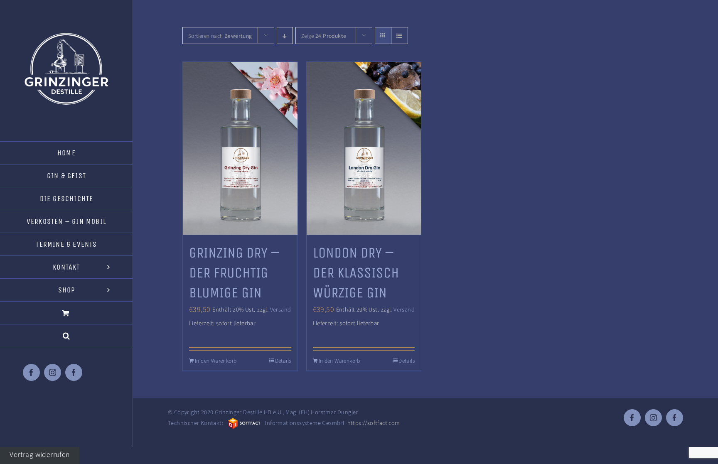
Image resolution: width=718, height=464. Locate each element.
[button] (66, 335)
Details (283, 360)
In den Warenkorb (215, 360)
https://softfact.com (373, 423)
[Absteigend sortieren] (285, 35)
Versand (280, 309)
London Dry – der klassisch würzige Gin (356, 273)
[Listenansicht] (399, 35)
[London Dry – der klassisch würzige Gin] (364, 148)
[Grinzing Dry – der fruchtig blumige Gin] (240, 148)
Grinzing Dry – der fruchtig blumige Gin (234, 273)
